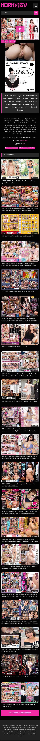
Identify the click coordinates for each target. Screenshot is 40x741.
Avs (23, 144)
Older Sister (32, 147)
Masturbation (23, 147)
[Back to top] (34, 735)
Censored (9, 147)
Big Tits (16, 147)
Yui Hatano (23, 140)
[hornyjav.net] (16, 5)
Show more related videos (20, 713)
